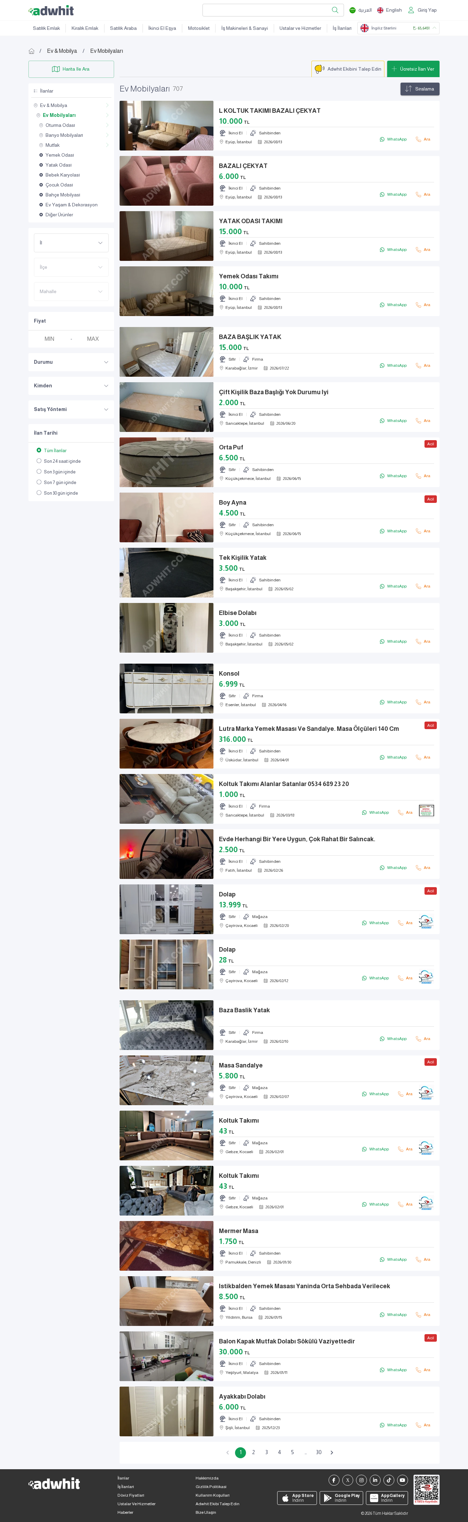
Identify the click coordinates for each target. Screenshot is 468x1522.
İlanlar (123, 1478)
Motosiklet (199, 28)
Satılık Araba (123, 28)
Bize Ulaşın (206, 1512)
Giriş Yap (427, 10)
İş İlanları (342, 28)
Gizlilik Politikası (211, 1486)
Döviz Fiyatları (131, 1495)
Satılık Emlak (46, 28)
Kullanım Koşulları (213, 1495)
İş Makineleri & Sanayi (244, 28)
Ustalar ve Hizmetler (300, 28)
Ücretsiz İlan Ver (417, 69)
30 (319, 1452)
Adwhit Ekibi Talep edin (217, 1503)
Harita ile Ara (76, 69)
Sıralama (424, 89)
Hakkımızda (207, 1478)
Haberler (125, 1512)
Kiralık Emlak (85, 28)
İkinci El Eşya (162, 28)
